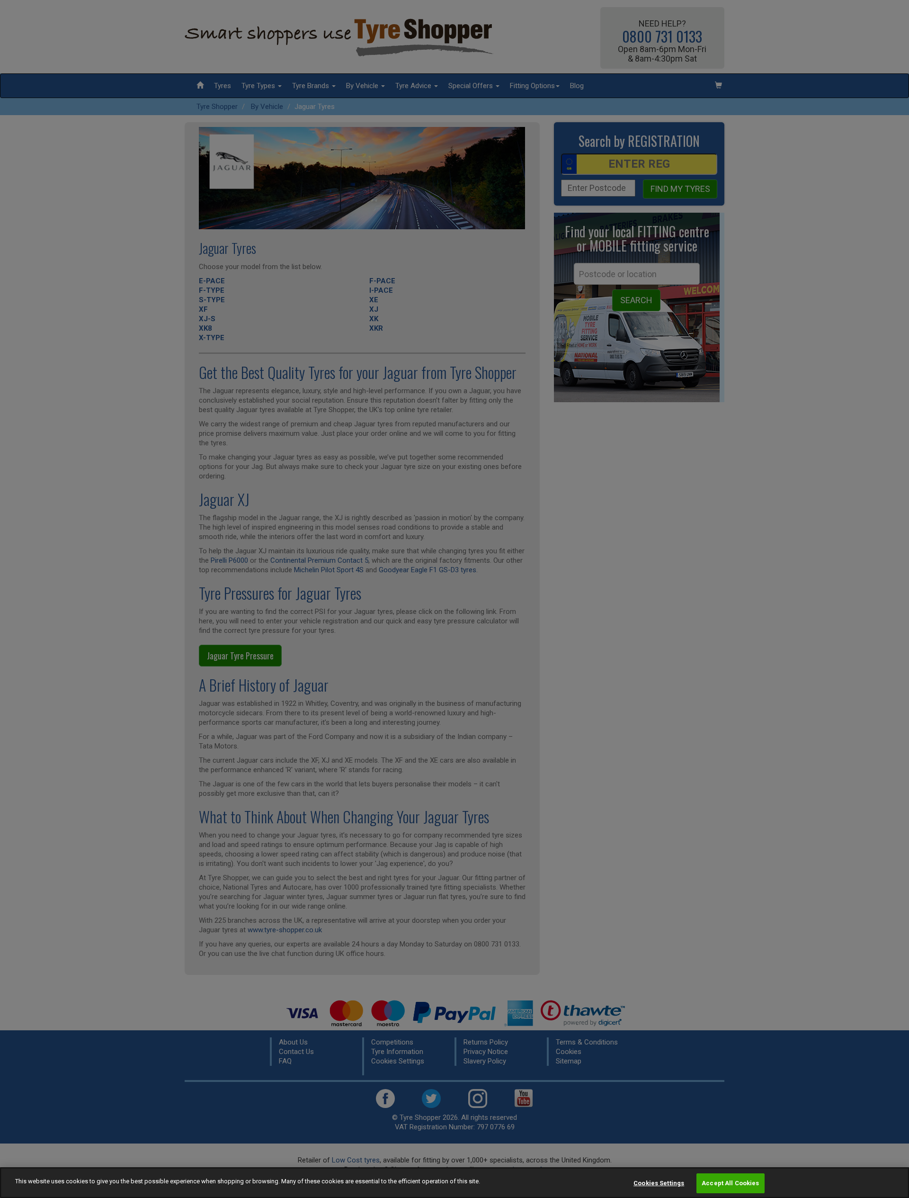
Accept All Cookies (730, 1183)
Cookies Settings (658, 1183)
